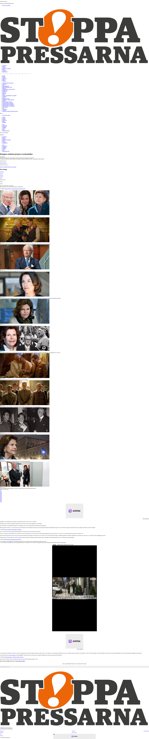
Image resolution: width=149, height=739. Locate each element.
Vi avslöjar (4, 70)
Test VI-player (5, 107)
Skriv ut (1, 181)
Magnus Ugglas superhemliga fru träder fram (13, 539)
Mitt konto (4, 93)
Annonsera (11, 73)
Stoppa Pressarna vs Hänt (7, 101)
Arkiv (22, 73)
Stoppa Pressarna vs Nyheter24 (8, 104)
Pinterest (1, 175)
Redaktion (15, 73)
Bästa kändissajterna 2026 (7, 87)
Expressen (64, 542)
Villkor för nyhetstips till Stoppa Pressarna (10, 111)
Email (1, 177)
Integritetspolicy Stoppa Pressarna (8, 89)
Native (3, 94)
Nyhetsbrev (4, 96)
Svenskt (3, 66)
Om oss (19, 73)
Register (3, 100)
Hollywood (4, 78)
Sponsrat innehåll (74, 732)
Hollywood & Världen (6, 68)
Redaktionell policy (27, 73)
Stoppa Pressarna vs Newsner (7, 102)
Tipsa (1, 73)
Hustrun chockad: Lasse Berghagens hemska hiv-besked (15, 188)
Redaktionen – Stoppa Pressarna (8, 99)
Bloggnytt (4, 88)
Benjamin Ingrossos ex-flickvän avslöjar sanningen (14, 657)
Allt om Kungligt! (21, 661)
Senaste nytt (4, 65)
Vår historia (4, 109)
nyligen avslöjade (11, 655)
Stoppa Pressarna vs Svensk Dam (8, 106)
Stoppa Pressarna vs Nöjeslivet (8, 103)
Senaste (3, 75)
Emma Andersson (3, 162)
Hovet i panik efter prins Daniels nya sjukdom (13, 529)
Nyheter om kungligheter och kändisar (9, 95)
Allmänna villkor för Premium (7, 82)
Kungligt (4, 67)
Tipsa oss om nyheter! (6, 5)
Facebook (2, 171)
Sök (1, 113)
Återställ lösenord (5, 86)
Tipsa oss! (2, 134)
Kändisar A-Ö (5, 71)
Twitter (1, 173)
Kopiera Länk (2, 179)
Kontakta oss (5, 73)
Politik (3, 69)
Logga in (4, 92)
